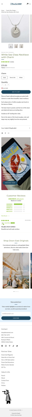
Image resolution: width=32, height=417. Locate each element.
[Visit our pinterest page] (9, 346)
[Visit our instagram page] (6, 346)
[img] (5, 220)
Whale (20, 77)
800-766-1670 (5, 335)
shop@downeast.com (7, 332)
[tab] (15, 291)
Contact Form (5, 380)
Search (3, 375)
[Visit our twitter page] (17, 346)
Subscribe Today (10, 182)
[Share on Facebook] (2, 133)
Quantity (4, 82)
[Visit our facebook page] (2, 346)
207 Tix (3, 367)
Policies (3, 385)
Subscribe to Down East (7, 357)
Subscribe (16, 318)
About (3, 378)
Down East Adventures (7, 362)
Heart (4, 77)
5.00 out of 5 (20, 199)
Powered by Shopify (16, 413)
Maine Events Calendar (7, 365)
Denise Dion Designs (7, 52)
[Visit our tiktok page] (13, 346)
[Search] (30, 4)
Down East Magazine (7, 355)
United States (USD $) (15, 410)
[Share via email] (8, 133)
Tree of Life (12, 77)
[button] (5, 62)
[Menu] (2, 4)
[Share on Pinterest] (5, 133)
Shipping (3, 67)
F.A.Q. (3, 383)
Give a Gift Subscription (7, 360)
